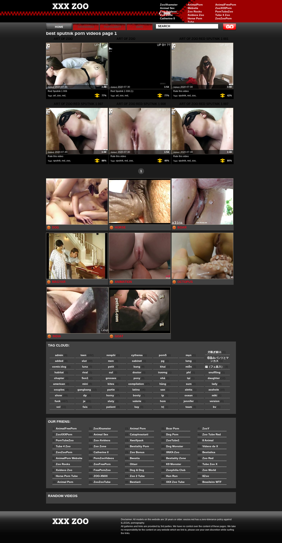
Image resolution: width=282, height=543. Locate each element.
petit (113, 366)
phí (190, 372)
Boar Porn (170, 428)
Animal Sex (167, 8)
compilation (139, 383)
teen (87, 355)
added (61, 360)
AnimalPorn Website (195, 6)
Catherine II (167, 18)
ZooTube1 (170, 440)
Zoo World (207, 470)
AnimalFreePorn (225, 4)
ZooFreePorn (100, 464)
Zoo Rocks (195, 11)
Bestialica (206, 452)
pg (165, 360)
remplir (113, 355)
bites (113, 383)
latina (138, 389)
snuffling (217, 372)
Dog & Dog (134, 470)
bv (216, 406)
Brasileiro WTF (210, 481)
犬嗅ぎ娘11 (217, 352)
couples (61, 389)
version (217, 401)
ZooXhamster (168, 4)
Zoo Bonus (134, 452)
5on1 (87, 378)
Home (59, 27)
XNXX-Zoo (170, 452)
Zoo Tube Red (209, 434)
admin (61, 355)
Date (139, 27)
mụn (191, 355)
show (61, 395)
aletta (190, 389)
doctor (139, 372)
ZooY (203, 428)
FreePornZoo (100, 470)
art (54, 95)
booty (139, 395)
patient (113, 406)
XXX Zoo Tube (173, 481)
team (191, 406)
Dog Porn (169, 434)
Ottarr (131, 464)
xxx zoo (70, 12)
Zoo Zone (166, 14)
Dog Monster (172, 446)
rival (87, 372)
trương (165, 372)
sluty (113, 401)
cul (113, 372)
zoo (59, 95)
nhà (164, 378)
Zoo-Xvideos (168, 11)
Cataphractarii (136, 434)
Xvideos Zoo (196, 14)
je (87, 401)
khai (165, 366)
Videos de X (208, 446)
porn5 (165, 355)
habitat (61, 372)
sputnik (182, 95)
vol (61, 406)
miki (216, 395)
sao (164, 389)
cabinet (139, 360)
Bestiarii (133, 481)
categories (86, 27)
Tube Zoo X (207, 464)
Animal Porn (63, 481)
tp (164, 395)
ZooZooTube (99, 481)
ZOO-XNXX (98, 475)
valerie (139, 401)
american (61, 383)
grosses (113, 378)
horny (113, 395)
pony (139, 378)
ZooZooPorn (223, 18)
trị (164, 406)
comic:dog (61, 366)
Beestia (132, 458)
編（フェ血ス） (216, 366)
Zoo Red (206, 458)
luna (87, 366)
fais (87, 406)
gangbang (87, 389)
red (63, 95)
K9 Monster (171, 464)
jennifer (191, 401)
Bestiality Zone (173, 458)
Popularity (112, 27)
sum (191, 383)
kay (138, 406)
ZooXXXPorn (223, 8)
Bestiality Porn (137, 446)
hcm (165, 401)
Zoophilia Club (173, 470)
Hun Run (169, 475)
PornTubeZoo (224, 11)
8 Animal (206, 440)
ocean (191, 395)
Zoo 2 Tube (135, 475)
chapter (61, 378)
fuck (61, 401)
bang (139, 366)
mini (87, 383)
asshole (217, 389)
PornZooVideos (101, 458)
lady (217, 383)
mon (113, 360)
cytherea (139, 355)
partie (113, 389)
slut (87, 360)
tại (191, 378)
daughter (216, 378)
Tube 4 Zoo (222, 14)
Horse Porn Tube (195, 20)
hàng (164, 383)
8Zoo (203, 475)
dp (87, 395)
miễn (191, 366)
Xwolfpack (134, 440)
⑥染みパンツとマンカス (216, 359)
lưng (191, 360)
